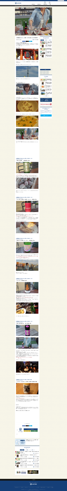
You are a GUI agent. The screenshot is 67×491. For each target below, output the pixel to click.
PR (24, 453)
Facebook (65, 0)
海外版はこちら (49, 487)
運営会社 (22, 487)
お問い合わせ (26, 487)
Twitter (51, 487)
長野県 (45, 72)
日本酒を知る (33, 4)
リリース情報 (25, 456)
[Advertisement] (27, 152)
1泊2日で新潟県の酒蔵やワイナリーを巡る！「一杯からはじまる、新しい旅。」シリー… (29, 462)
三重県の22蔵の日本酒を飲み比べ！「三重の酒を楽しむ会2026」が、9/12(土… (29, 455)
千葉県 (48, 72)
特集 (50, 4)
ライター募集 (37, 487)
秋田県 (47, 73)
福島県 (44, 73)
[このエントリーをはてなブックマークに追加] (30, 41)
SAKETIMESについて (17, 487)
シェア (24, 41)
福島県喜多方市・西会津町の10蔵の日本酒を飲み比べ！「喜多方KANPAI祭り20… (29, 465)
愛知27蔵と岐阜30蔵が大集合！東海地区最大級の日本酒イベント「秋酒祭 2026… (29, 458)
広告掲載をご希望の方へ (43, 487)
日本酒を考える (45, 4)
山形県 (41, 73)
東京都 (41, 72)
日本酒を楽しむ (39, 4)
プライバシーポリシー (31, 487)
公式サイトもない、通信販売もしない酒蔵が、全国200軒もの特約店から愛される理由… (29, 452)
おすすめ (20, 39)
